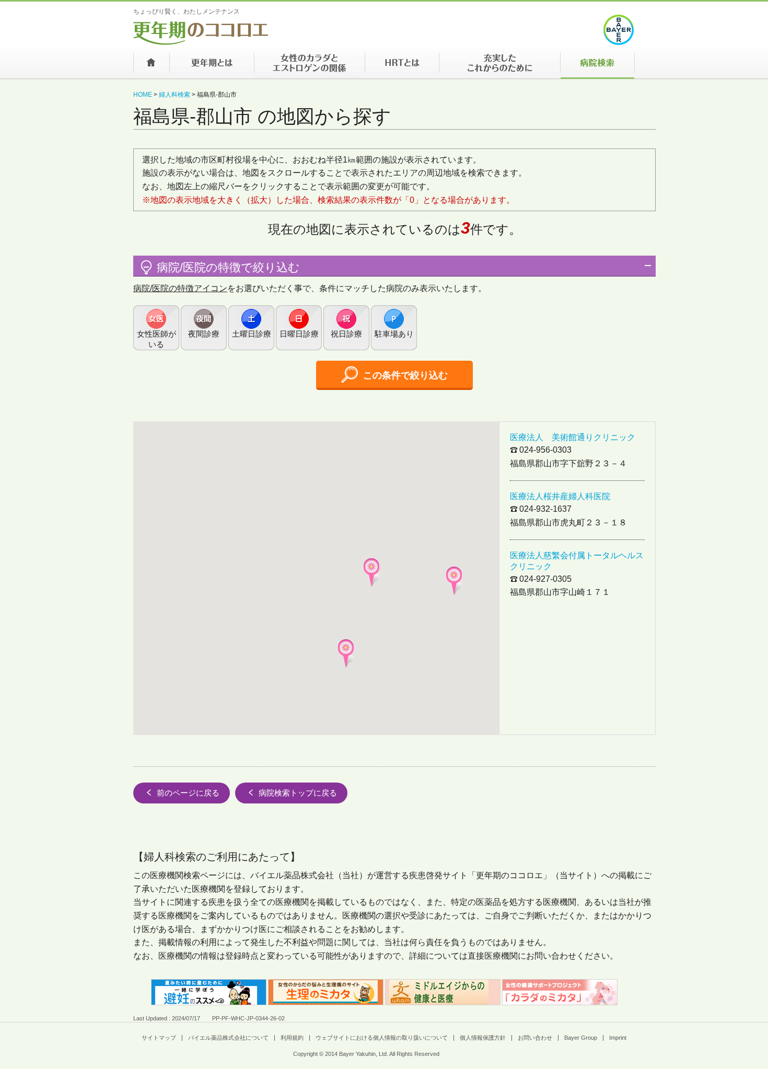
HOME (142, 94)
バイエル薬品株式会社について (228, 1037)
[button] (454, 581)
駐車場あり (394, 333)
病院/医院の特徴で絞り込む (228, 267)
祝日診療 (346, 333)
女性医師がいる (156, 339)
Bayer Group (580, 1037)
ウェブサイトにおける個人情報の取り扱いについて (382, 1037)
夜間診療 (203, 333)
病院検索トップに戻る (298, 792)
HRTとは (402, 66)
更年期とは (211, 66)
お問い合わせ (535, 1037)
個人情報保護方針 (483, 1037)
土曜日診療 (251, 333)
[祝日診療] (346, 327)
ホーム (151, 66)
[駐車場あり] (394, 327)
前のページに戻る (188, 792)
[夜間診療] (204, 327)
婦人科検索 (174, 94)
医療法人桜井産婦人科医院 (560, 496)
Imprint (617, 1037)
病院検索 (597, 66)
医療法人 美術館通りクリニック (572, 437)
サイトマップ (159, 1037)
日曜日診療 (299, 333)
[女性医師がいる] (156, 327)
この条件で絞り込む (405, 375)
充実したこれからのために (499, 66)
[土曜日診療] (251, 327)
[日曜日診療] (299, 327)
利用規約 (292, 1037)
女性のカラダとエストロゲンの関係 (309, 66)
